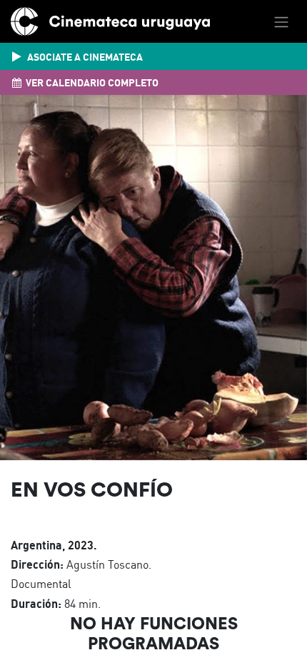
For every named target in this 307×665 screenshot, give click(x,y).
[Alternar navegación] (281, 21)
